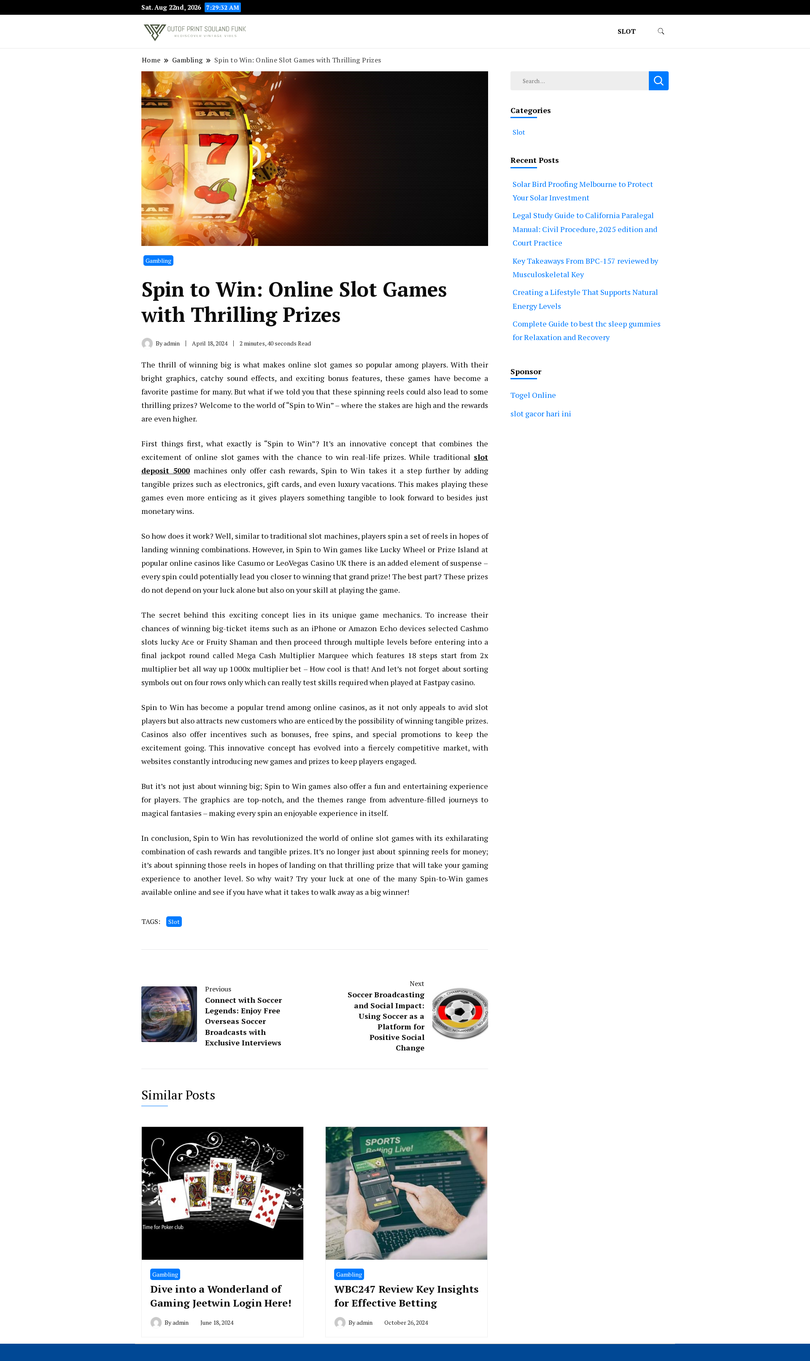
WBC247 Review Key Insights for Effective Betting (406, 1296)
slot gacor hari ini (540, 413)
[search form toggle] (661, 31)
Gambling (158, 261)
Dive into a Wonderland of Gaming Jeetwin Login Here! (221, 1296)
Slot (627, 31)
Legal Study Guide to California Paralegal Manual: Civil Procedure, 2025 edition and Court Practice (585, 229)
